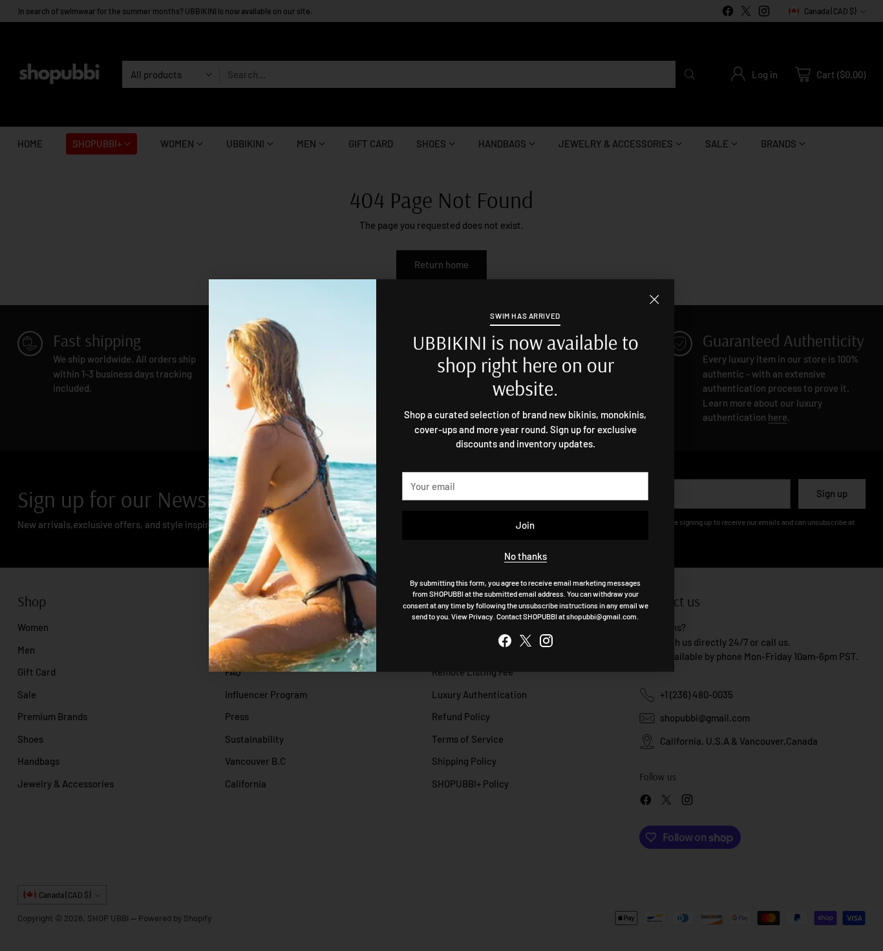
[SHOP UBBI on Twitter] (525, 642)
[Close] (654, 299)
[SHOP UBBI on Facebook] (505, 642)
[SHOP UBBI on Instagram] (546, 642)
